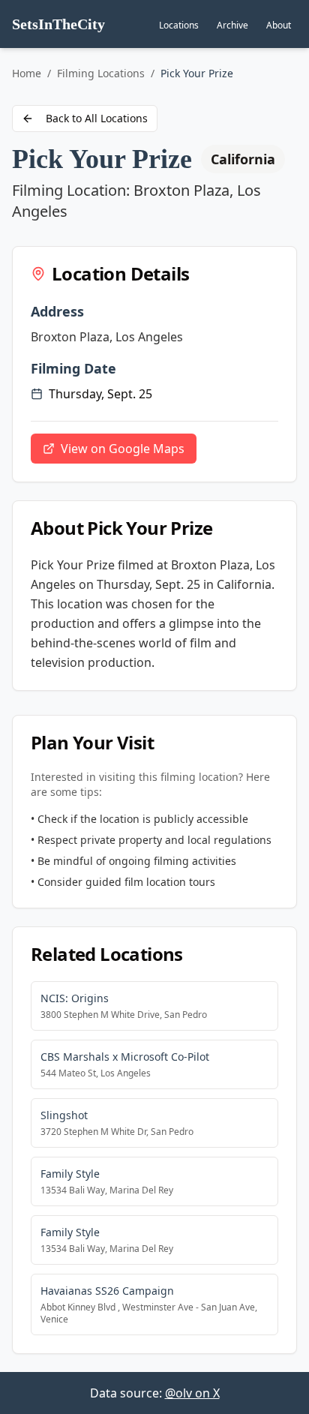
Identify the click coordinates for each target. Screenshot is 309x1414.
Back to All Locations (97, 118)
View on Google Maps (122, 448)
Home (26, 73)
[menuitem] (179, 25)
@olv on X (192, 1393)
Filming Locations (101, 73)
